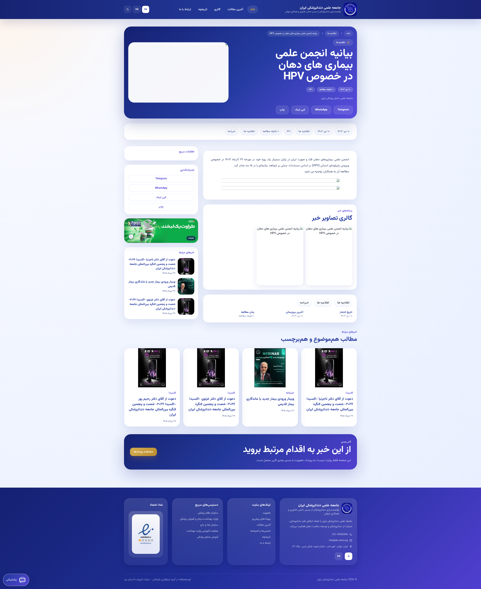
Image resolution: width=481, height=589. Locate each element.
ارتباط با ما (185, 9)
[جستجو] (127, 9)
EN (136, 9)
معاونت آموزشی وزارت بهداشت (202, 531)
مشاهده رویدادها (143, 452)
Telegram (343, 110)
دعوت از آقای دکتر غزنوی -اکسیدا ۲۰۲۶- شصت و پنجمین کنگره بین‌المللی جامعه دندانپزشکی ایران (211, 404)
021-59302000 (340, 534)
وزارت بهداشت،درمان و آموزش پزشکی (199, 519)
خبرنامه (232, 131)
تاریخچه (202, 9)
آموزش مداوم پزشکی (207, 537)
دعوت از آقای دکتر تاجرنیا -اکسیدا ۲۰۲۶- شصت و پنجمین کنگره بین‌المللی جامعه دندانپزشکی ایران (329, 404)
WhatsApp (321, 110)
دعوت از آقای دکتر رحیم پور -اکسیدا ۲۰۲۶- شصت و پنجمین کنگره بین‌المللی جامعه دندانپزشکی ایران (152, 406)
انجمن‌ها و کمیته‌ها (260, 531)
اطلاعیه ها (331, 33)
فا (348, 556)
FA (145, 9)
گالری (217, 9)
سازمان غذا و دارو (209, 525)
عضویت (267, 513)
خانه (252, 9)
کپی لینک (300, 110)
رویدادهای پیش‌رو (261, 519)
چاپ (282, 110)
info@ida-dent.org (338, 540)
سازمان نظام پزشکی (208, 513)
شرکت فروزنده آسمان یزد (137, 580)
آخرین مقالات (235, 9)
